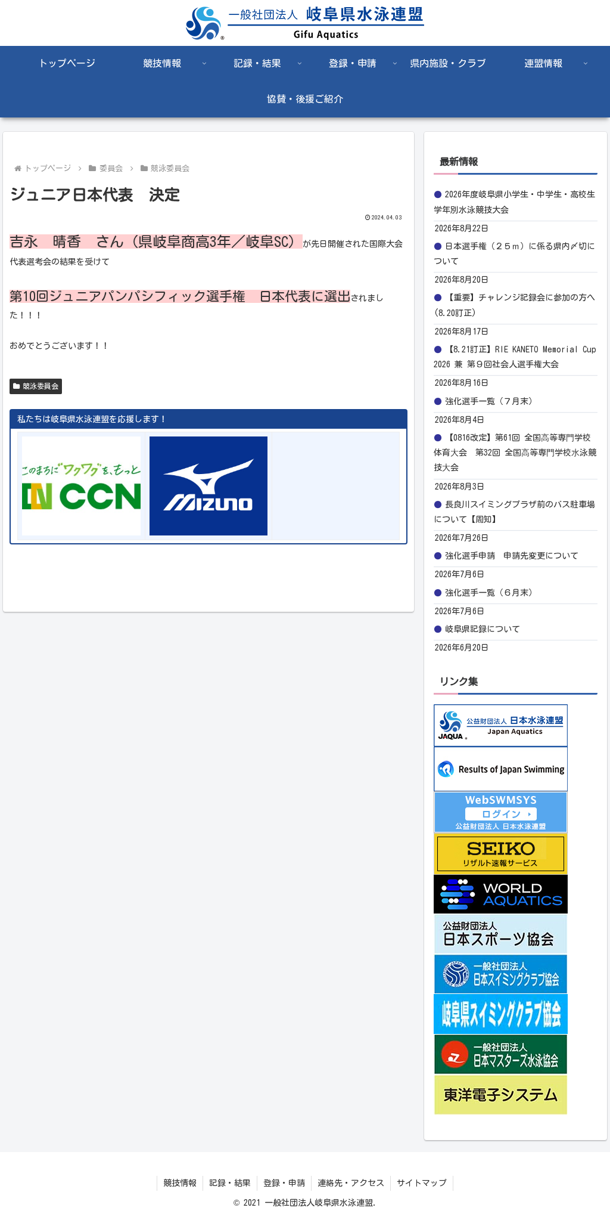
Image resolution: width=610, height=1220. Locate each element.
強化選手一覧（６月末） (491, 593)
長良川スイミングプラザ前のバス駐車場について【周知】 (514, 512)
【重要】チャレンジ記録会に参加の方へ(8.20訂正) (514, 305)
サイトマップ (422, 1183)
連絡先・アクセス (351, 1183)
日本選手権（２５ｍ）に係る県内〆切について (514, 253)
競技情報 (180, 1183)
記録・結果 (230, 1183)
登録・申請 (284, 1183)
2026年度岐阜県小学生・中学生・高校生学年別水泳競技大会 (514, 201)
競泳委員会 (40, 385)
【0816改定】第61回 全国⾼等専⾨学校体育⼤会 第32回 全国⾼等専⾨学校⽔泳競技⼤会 (515, 452)
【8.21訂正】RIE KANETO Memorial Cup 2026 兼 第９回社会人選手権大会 (515, 357)
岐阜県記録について (482, 629)
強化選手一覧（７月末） (491, 401)
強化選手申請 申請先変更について (511, 556)
